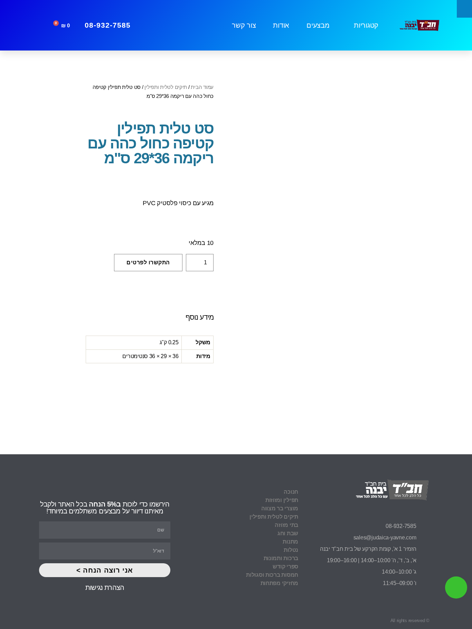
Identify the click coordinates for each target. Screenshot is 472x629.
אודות (281, 25)
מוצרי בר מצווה (279, 508)
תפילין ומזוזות (281, 500)
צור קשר (244, 25)
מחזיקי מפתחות (279, 583)
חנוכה (291, 492)
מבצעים (317, 25)
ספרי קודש (285, 566)
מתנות (290, 542)
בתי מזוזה (286, 525)
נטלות (291, 550)
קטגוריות (366, 25)
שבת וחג (287, 533)
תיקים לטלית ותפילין (165, 87)
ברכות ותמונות (281, 558)
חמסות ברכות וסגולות (272, 575)
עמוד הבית (202, 87)
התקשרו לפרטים (148, 262)
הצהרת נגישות (104, 587)
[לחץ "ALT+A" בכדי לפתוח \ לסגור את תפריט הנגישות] (464, 9)
